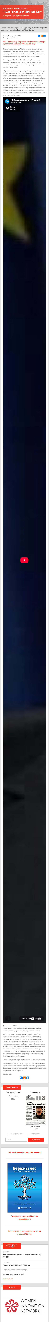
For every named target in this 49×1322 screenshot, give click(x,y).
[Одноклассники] (42, 36)
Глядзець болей (8, 1279)
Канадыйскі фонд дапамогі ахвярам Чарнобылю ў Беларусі (22, 1255)
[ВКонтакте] (39, 36)
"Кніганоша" (35, 1134)
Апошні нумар (14, 1096)
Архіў (13, 1098)
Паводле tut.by (13, 38)
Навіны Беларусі (13, 28)
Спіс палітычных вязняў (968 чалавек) (24, 1152)
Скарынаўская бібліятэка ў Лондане (16, 1265)
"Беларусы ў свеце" (17, 1134)
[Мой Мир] (44, 36)
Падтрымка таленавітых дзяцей (15, 1270)
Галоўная (3, 28)
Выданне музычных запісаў (13, 1274)
